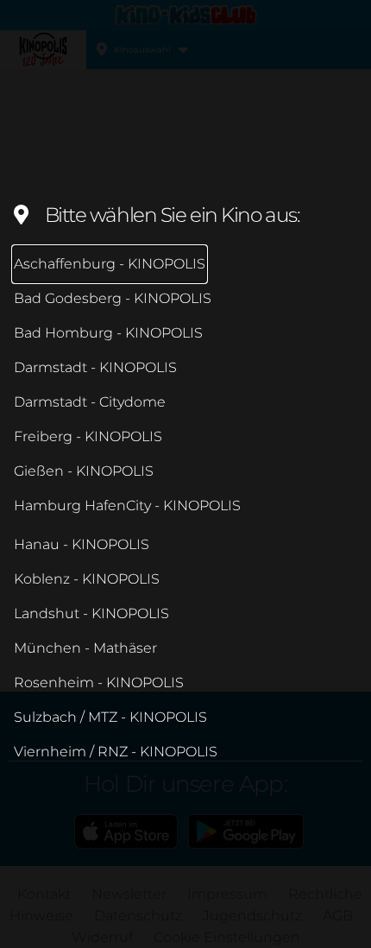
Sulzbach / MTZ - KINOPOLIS (110, 717)
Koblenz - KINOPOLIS (87, 579)
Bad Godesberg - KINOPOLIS (112, 298)
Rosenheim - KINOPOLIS (99, 682)
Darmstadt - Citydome (90, 402)
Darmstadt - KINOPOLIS (95, 367)
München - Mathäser (85, 648)
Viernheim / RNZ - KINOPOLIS (115, 751)
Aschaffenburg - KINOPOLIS (109, 264)
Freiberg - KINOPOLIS (88, 436)
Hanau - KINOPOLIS (81, 544)
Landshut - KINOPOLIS (91, 613)
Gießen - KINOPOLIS (84, 471)
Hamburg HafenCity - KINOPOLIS (127, 505)
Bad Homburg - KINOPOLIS (108, 333)
